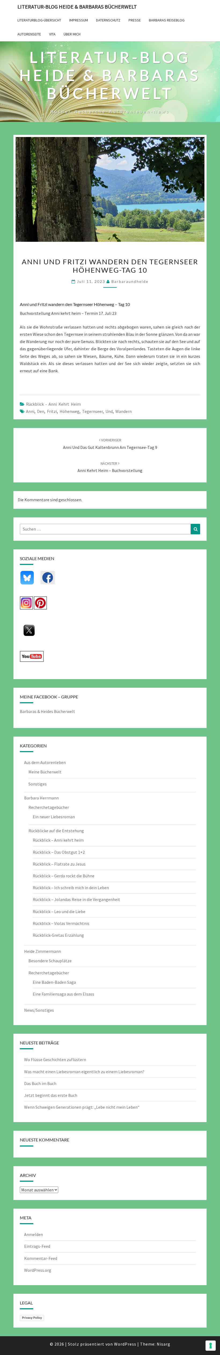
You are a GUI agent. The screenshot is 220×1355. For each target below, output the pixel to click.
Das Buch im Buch (40, 1083)
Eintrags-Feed (37, 1246)
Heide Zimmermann (42, 951)
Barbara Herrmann (41, 798)
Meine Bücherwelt (44, 771)
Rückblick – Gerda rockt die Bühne (63, 875)
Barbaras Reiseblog (167, 20)
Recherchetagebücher (48, 807)
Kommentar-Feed (40, 1258)
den (40, 411)
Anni (30, 411)
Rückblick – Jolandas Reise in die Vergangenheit (76, 899)
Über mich (72, 34)
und (109, 411)
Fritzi (52, 411)
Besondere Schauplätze (50, 960)
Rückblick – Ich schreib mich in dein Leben (71, 887)
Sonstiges (37, 784)
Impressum (78, 20)
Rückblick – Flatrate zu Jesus (59, 864)
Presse (135, 20)
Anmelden (33, 1234)
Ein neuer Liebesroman (54, 816)
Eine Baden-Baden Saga (54, 982)
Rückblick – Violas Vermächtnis (61, 923)
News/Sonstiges (39, 1010)
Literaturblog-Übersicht (39, 20)
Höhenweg (69, 411)
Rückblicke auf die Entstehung (56, 830)
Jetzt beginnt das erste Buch (50, 1095)
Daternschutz (108, 20)
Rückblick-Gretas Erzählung (58, 935)
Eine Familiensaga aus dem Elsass (63, 994)
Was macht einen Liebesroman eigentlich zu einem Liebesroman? (84, 1071)
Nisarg (163, 1344)
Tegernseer (92, 411)
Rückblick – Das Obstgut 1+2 (59, 852)
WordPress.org (37, 1270)
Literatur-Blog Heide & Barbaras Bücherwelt (77, 6)
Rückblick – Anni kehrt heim (58, 840)
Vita (52, 34)
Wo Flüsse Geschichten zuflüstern (55, 1059)
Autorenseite (29, 34)
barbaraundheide (129, 281)
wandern (123, 411)
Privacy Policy (32, 1318)
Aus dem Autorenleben (45, 762)
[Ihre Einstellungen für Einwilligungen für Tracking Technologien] (211, 1345)
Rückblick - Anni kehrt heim (53, 404)
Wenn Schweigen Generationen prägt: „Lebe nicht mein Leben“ (82, 1107)
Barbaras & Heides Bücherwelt (47, 711)
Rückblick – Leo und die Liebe (59, 911)
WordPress (125, 1344)
